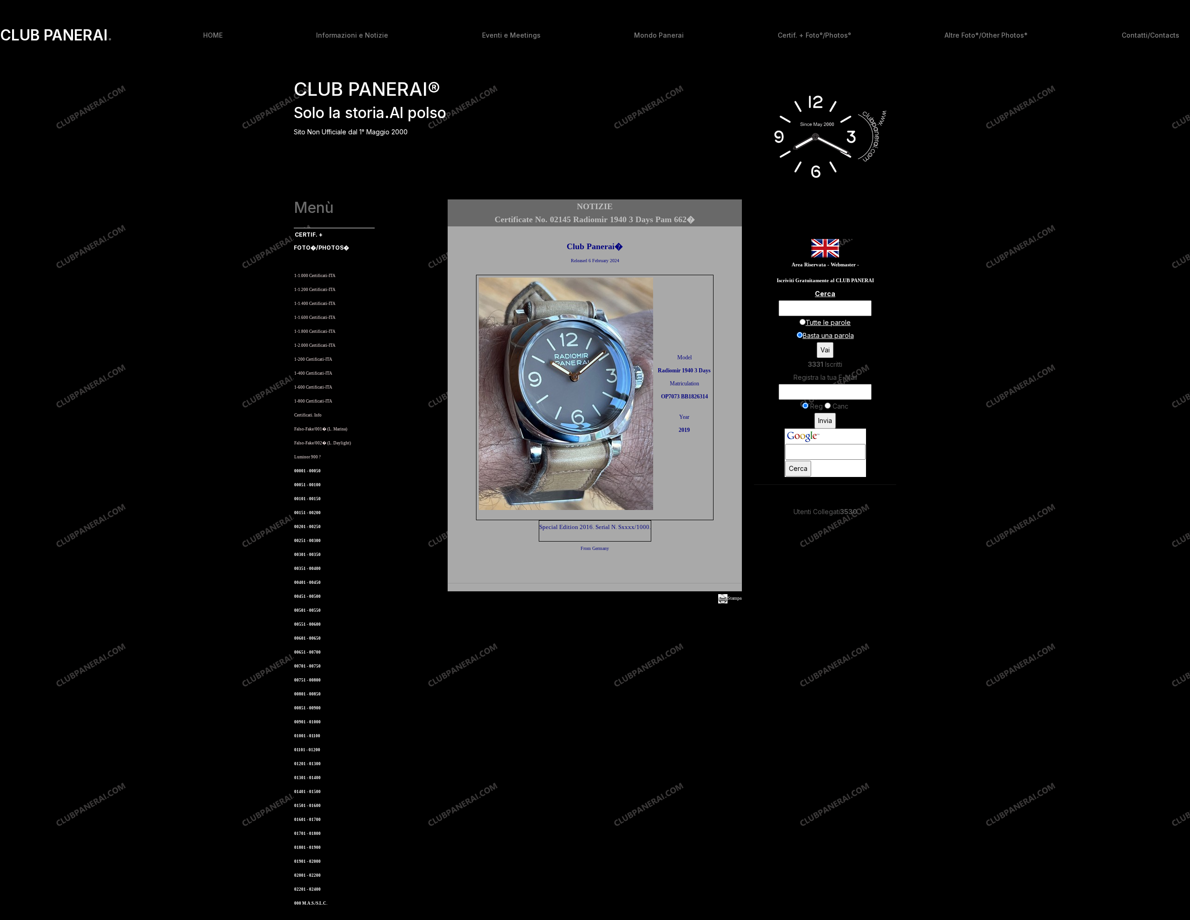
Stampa (734, 598)
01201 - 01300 (307, 763)
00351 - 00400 (307, 568)
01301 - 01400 (307, 777)
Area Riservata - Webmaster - (825, 264)
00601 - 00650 (307, 638)
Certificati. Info (308, 415)
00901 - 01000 (307, 722)
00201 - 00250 (307, 526)
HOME (213, 35)
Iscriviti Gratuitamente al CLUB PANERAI (825, 280)
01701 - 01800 (307, 833)
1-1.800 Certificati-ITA (315, 331)
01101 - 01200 (307, 750)
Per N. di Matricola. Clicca (322, 261)
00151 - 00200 (307, 512)
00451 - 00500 (307, 596)
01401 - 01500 (307, 791)
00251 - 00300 (307, 540)
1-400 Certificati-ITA (313, 373)
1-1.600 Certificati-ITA (315, 317)
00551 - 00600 (307, 624)
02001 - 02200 (307, 875)
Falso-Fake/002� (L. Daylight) (322, 443)
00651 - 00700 (307, 652)
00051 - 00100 (307, 485)
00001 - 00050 (307, 471)
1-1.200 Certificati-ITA (315, 289)
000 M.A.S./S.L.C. (310, 903)
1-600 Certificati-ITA (313, 387)
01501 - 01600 (307, 805)
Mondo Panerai (659, 35)
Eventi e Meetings (511, 35)
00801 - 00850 (307, 694)
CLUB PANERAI (56, 35)
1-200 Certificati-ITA (313, 359)
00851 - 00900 (307, 708)
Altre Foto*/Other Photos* (986, 35)
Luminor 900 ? (307, 457)
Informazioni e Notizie (352, 35)
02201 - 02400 (307, 889)
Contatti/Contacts (1150, 35)
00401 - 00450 (307, 582)
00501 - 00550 (307, 610)
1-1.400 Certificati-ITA (315, 303)
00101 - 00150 (307, 498)
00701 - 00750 (307, 666)
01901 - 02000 (307, 861)
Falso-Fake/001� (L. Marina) (320, 429)
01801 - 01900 (307, 847)
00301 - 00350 (307, 554)
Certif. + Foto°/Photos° (814, 35)
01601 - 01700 (307, 819)
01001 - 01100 (307, 736)
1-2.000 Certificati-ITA (315, 345)
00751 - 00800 (307, 680)
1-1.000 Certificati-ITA (315, 275)
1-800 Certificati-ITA (313, 401)
